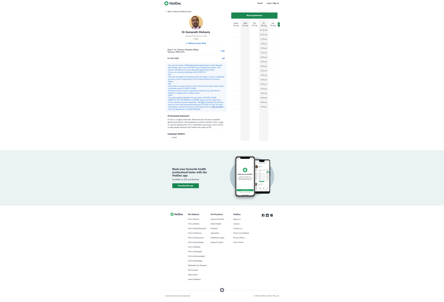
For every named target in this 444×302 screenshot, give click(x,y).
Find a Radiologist (195, 261)
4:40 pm (263, 98)
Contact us (237, 228)
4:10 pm (263, 89)
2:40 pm (263, 62)
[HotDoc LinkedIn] (267, 215)
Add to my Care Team (197, 43)
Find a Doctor (193, 219)
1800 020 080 (216, 107)
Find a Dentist (193, 224)
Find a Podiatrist (194, 233)
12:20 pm (263, 35)
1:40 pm (263, 44)
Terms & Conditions (241, 233)
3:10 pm (263, 71)
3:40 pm (263, 80)
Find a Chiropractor (196, 238)
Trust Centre (238, 242)
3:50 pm (263, 84)
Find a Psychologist (196, 242)
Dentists (214, 228)
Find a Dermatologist (196, 256)
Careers (236, 224)
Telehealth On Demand (197, 265)
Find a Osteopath (195, 252)
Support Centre (217, 242)
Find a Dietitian (194, 247)
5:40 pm (263, 107)
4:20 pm (263, 93)
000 (202, 102)
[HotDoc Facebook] (263, 215)
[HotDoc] (172, 3)
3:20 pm (263, 75)
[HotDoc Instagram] (271, 215)
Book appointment (254, 15)
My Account (193, 270)
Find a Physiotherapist (197, 228)
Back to (179, 11)
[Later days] (279, 24)
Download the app (185, 186)
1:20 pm (263, 39)
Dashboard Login (217, 238)
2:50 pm (263, 66)
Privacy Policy (239, 238)
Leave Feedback (194, 279)
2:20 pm (263, 57)
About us (237, 219)
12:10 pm (263, 30)
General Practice (217, 219)
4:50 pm (263, 102)
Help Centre (193, 275)
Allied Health (216, 224)
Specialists (215, 233)
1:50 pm (263, 48)
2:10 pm (263, 53)
